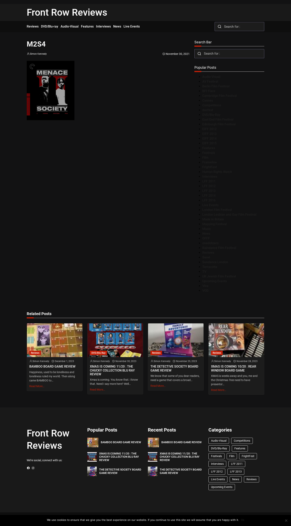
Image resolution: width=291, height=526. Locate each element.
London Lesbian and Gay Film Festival (229, 214)
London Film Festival (217, 210)
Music (206, 229)
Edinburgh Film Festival (219, 124)
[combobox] (239, 26)
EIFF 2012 (209, 129)
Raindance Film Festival (219, 248)
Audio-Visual (211, 77)
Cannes (207, 100)
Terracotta (209, 267)
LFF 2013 (209, 191)
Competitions (211, 105)
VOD (205, 291)
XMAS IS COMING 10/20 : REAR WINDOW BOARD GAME (233, 368)
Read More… (36, 386)
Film (205, 157)
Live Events (210, 205)
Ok (242, 519)
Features (208, 148)
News (206, 233)
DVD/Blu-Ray (211, 115)
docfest (207, 110)
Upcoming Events (214, 281)
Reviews (208, 252)
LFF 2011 (209, 181)
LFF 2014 (209, 195)
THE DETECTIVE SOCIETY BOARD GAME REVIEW (174, 368)
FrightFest (209, 167)
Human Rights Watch (217, 172)
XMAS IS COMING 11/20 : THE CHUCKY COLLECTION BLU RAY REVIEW (112, 370)
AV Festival (210, 81)
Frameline (209, 162)
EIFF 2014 (209, 138)
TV (204, 271)
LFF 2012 (209, 186)
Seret (206, 257)
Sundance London (215, 262)
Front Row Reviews (67, 12)
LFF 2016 (209, 200)
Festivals (208, 153)
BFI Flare (208, 91)
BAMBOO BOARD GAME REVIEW (52, 366)
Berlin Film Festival (215, 86)
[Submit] (219, 26)
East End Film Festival (217, 119)
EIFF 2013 (209, 134)
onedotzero (210, 243)
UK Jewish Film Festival (219, 276)
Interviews (209, 176)
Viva (205, 286)
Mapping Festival (214, 224)
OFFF (206, 238)
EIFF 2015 (209, 143)
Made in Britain (213, 219)
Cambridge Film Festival (219, 96)
